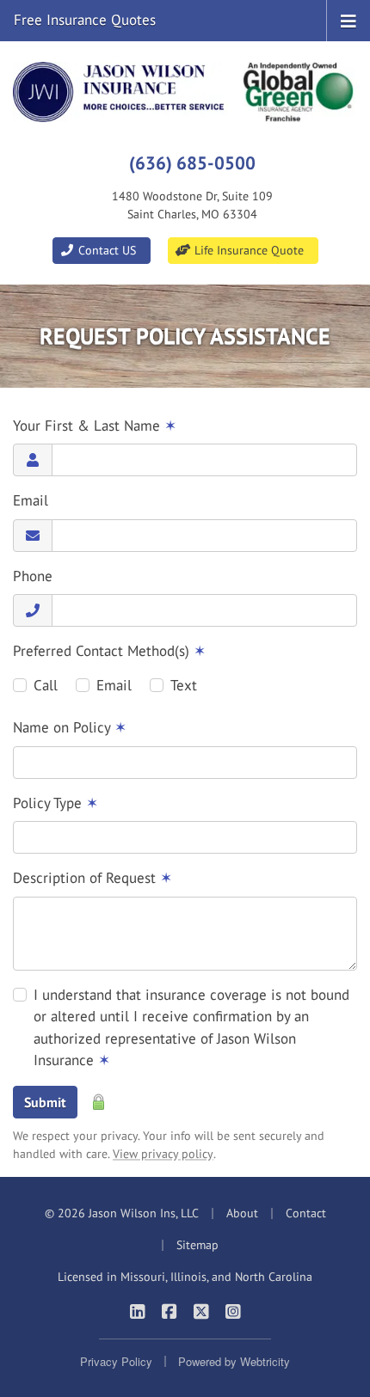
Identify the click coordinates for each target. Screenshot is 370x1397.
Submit (45, 1102)
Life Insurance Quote (247, 250)
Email (30, 500)
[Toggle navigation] (348, 20)
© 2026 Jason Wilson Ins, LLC (122, 1213)
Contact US (105, 250)
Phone (32, 576)
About (242, 1213)
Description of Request (92, 877)
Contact (306, 1213)
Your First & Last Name (94, 425)
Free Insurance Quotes (85, 19)
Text (183, 685)
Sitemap (197, 1245)
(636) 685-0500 (192, 162)
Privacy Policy (116, 1361)
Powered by (234, 1361)
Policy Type (55, 802)
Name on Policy (69, 727)
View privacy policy (163, 1153)
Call (46, 685)
